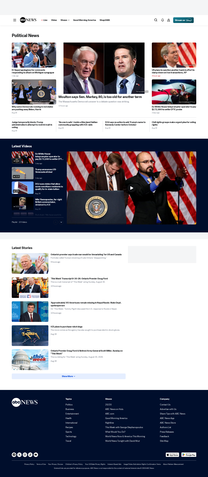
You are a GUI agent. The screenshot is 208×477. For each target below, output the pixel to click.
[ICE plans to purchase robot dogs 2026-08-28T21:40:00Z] (30, 335)
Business (70, 409)
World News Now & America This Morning (125, 436)
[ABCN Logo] (28, 20)
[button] (15, 20)
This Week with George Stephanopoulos (124, 427)
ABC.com (109, 414)
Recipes (69, 427)
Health (69, 418)
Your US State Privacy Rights (95, 464)
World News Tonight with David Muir (122, 441)
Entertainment (72, 414)
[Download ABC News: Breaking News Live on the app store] (172, 454)
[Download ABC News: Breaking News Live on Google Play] (188, 454)
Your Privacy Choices (55, 464)
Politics (69, 405)
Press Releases (167, 432)
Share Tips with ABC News (172, 414)
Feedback (164, 436)
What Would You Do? (115, 432)
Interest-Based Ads (114, 464)
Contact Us (165, 405)
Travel (68, 441)
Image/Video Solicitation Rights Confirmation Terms (142, 464)
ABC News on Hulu (114, 409)
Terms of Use (41, 464)
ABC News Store (168, 423)
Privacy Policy (29, 464)
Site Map (164, 441)
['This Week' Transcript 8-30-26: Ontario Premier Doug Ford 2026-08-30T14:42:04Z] (30, 287)
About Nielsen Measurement (173, 464)
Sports (69, 432)
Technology (71, 436)
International (71, 423)
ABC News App (167, 418)
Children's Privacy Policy (74, 464)
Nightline (109, 423)
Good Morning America (116, 418)
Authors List (165, 427)
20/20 (108, 405)
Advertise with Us (168, 409)
